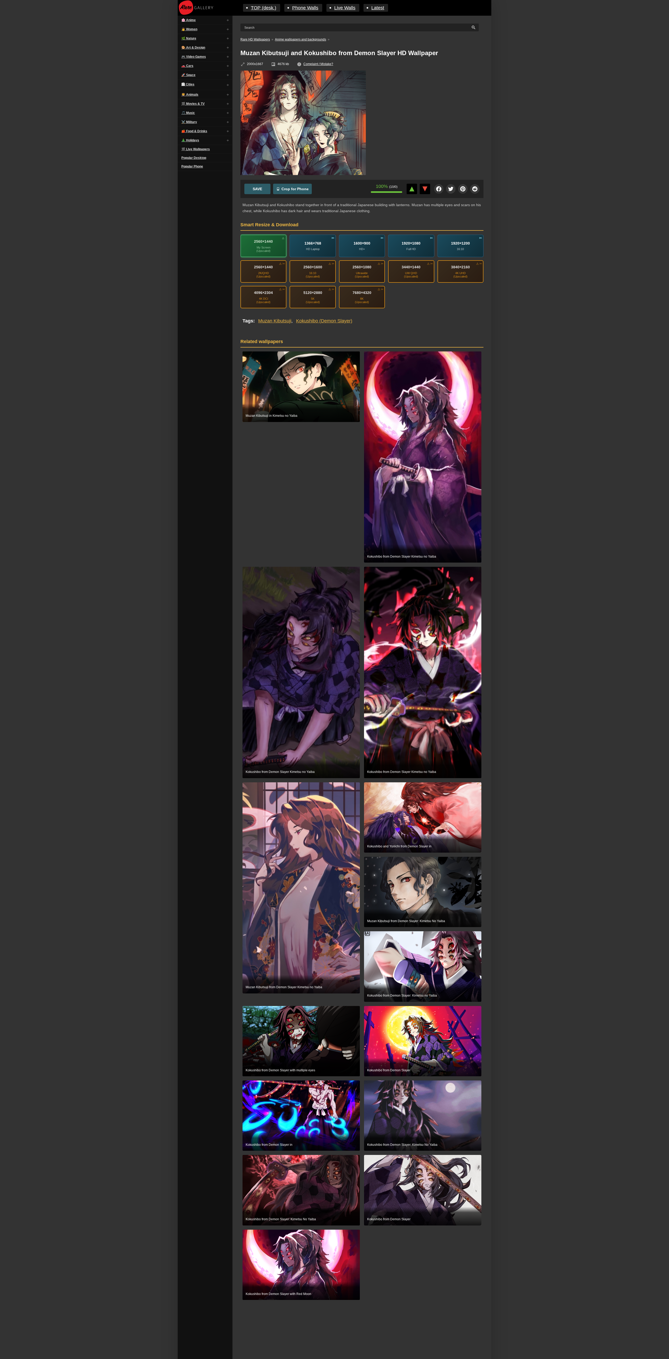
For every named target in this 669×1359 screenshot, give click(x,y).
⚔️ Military (189, 122)
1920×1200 (460, 243)
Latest (377, 7)
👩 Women (189, 29)
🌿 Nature (188, 38)
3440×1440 (411, 267)
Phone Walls (305, 7)
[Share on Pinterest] (463, 189)
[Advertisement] (429, 108)
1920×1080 (411, 243)
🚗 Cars (187, 66)
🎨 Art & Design (193, 47)
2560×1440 (263, 241)
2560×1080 (362, 267)
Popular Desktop (193, 158)
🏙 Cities (187, 84)
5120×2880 (312, 293)
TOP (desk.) (263, 7)
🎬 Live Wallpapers (195, 149)
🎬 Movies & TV (193, 104)
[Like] (412, 189)
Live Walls (344, 7)
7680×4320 (362, 293)
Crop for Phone (295, 189)
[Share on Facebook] (438, 189)
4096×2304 (263, 293)
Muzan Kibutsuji (274, 320)
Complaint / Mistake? (318, 64)
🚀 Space (188, 75)
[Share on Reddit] (475, 189)
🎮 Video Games (193, 57)
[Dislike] (425, 189)
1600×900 (362, 243)
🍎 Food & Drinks (194, 131)
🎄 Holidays (190, 140)
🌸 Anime (188, 20)
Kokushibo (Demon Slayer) (324, 320)
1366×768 (312, 243)
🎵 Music (188, 113)
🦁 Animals (189, 94)
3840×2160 (460, 267)
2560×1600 (312, 267)
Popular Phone (192, 166)
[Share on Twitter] (450, 189)
